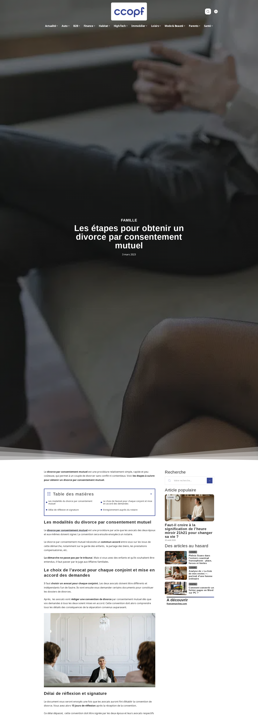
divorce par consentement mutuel (67, 530)
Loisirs (171, 497)
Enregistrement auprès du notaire (120, 509)
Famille (129, 220)
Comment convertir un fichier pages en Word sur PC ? (201, 590)
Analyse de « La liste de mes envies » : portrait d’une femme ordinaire (200, 575)
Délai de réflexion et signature (63, 509)
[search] (208, 11)
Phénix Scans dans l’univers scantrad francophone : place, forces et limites (200, 559)
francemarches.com (177, 603)
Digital (193, 584)
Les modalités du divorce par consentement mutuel (70, 502)
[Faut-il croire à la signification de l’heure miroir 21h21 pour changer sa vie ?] (189, 507)
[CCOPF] (129, 11)
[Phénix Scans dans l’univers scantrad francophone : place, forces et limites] (176, 557)
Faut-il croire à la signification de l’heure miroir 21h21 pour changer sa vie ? (188, 531)
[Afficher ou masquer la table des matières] (123, 494)
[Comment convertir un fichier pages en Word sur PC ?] (176, 588)
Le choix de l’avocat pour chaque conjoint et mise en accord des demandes (127, 502)
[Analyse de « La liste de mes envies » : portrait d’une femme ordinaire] (176, 573)
